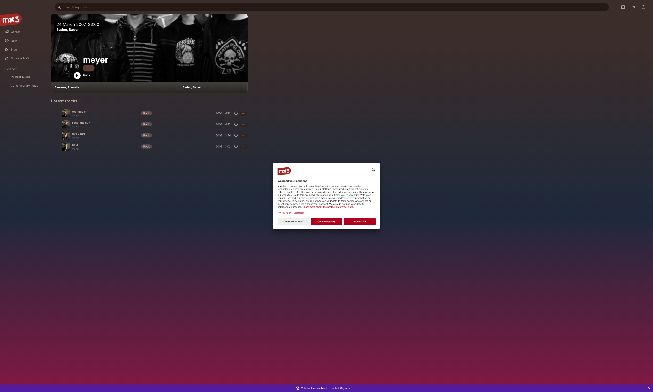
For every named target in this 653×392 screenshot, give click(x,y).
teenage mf (80, 111)
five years (79, 133)
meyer (95, 60)
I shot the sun (81, 122)
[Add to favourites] (236, 113)
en (633, 7)
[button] (149, 113)
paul (75, 144)
